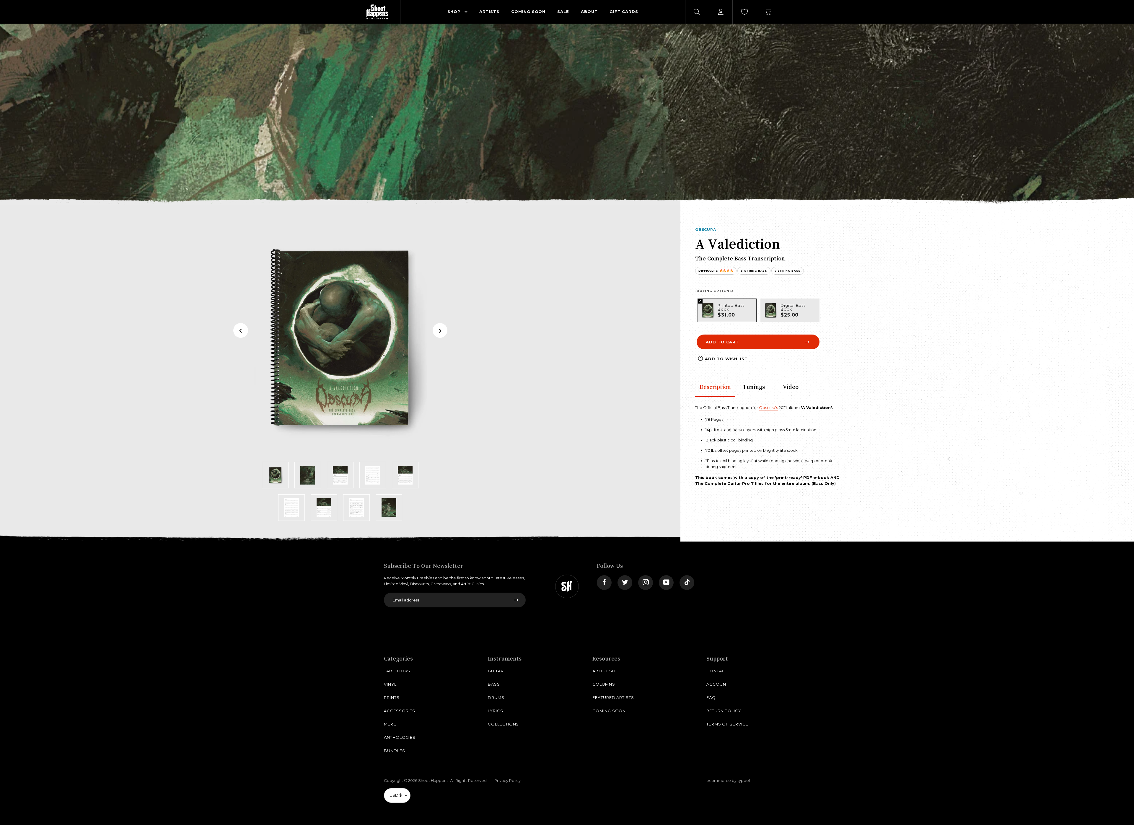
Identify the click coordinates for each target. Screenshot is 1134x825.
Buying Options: (715, 291)
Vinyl (390, 684)
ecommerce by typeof (728, 780)
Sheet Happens (433, 780)
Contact (717, 671)
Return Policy (723, 710)
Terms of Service (727, 724)
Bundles (394, 750)
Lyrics (495, 710)
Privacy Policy (507, 780)
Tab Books (397, 671)
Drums (496, 697)
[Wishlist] (744, 12)
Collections (503, 724)
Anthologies (400, 737)
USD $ (396, 795)
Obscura (705, 229)
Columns (603, 684)
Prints (392, 697)
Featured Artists (613, 697)
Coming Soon (609, 710)
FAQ (711, 697)
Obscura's (768, 407)
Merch (392, 724)
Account (717, 684)
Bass (494, 684)
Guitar (496, 671)
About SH (603, 671)
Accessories (399, 710)
